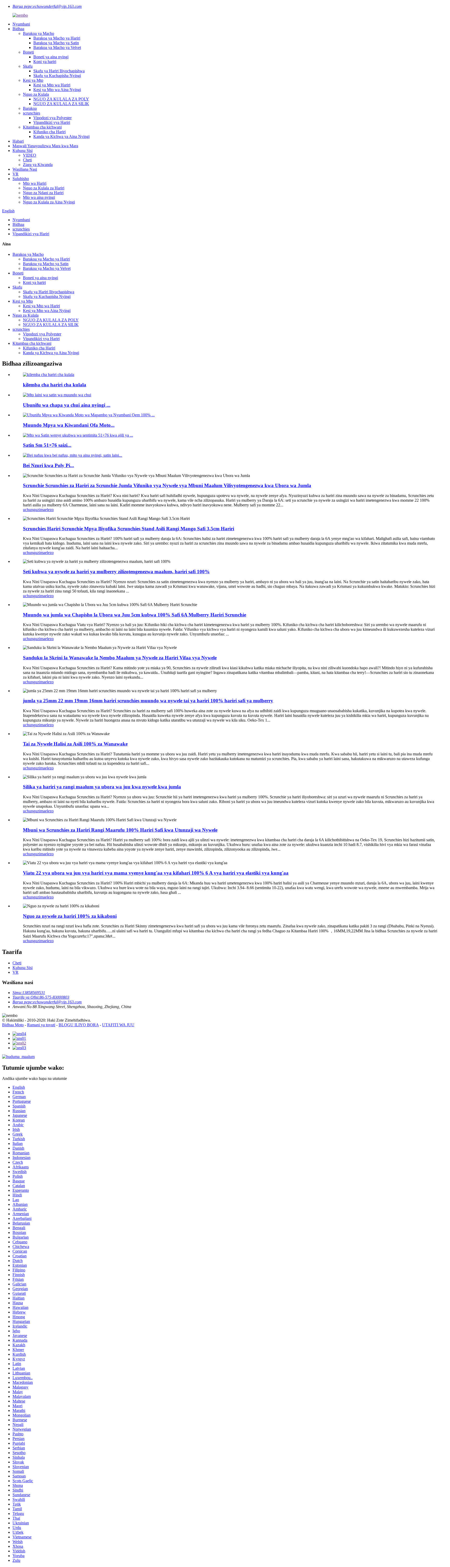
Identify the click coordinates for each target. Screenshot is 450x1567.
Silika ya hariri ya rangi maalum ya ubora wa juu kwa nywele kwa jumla (102, 786)
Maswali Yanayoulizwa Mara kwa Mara (45, 146)
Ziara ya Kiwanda (38, 164)
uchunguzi (31, 509)
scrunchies (31, 113)
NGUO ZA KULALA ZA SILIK (61, 103)
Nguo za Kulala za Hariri (43, 188)
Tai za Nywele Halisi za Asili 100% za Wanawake (75, 744)
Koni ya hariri (44, 61)
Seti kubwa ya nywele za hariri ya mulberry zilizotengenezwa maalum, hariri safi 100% (116, 571)
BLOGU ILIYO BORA (79, 1025)
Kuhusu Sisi (22, 150)
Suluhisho (20, 178)
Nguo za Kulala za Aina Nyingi (49, 202)
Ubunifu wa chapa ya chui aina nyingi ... (66, 405)
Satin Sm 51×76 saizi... (47, 445)
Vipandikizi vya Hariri (51, 122)
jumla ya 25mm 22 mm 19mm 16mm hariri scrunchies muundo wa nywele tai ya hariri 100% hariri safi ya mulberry (148, 700)
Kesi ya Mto (33, 80)
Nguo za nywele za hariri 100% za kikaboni (70, 916)
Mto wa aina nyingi (39, 197)
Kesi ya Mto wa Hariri (51, 85)
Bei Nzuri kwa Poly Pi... (48, 465)
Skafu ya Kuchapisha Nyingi (57, 75)
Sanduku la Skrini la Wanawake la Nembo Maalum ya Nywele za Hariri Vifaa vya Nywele (120, 657)
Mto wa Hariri (34, 183)
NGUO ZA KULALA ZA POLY (61, 99)
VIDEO (29, 155)
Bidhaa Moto (13, 1025)
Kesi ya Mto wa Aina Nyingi (57, 89)
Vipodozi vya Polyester (52, 118)
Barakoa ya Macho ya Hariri (56, 38)
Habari (18, 141)
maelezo (47, 509)
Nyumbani (21, 24)
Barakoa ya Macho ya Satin (56, 43)
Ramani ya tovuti (41, 1025)
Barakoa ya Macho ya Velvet (57, 47)
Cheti (27, 160)
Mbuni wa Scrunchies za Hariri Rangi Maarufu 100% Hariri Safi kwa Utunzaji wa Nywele (120, 830)
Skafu (28, 66)
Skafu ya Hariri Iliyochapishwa (59, 71)
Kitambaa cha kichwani (42, 127)
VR (15, 174)
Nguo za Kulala (36, 94)
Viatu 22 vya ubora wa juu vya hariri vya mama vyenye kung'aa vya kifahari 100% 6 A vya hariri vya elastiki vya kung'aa (156, 873)
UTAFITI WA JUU (118, 1025)
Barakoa (30, 108)
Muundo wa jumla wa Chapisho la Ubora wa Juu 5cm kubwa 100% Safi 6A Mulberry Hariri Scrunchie (134, 614)
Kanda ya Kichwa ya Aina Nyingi (61, 136)
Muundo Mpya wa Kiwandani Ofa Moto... (69, 425)
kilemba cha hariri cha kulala (54, 384)
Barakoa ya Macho (38, 33)
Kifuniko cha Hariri (49, 132)
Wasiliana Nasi (24, 169)
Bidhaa (18, 29)
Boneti (28, 52)
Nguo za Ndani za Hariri (43, 192)
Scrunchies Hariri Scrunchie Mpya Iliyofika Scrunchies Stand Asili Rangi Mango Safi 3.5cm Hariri (128, 528)
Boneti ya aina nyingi (50, 57)
